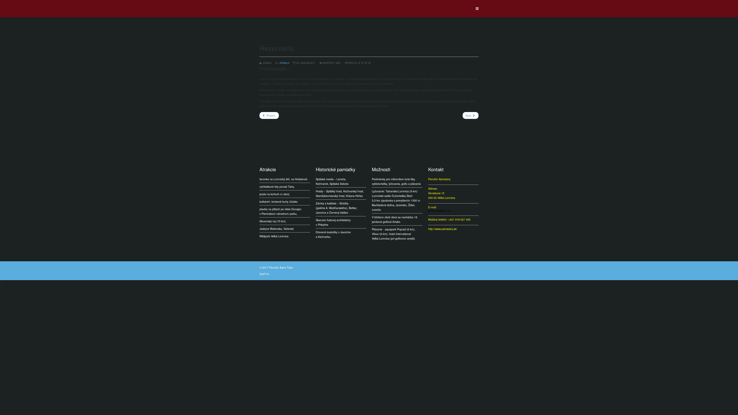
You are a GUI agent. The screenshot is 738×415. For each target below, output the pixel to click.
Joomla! (284, 62)
